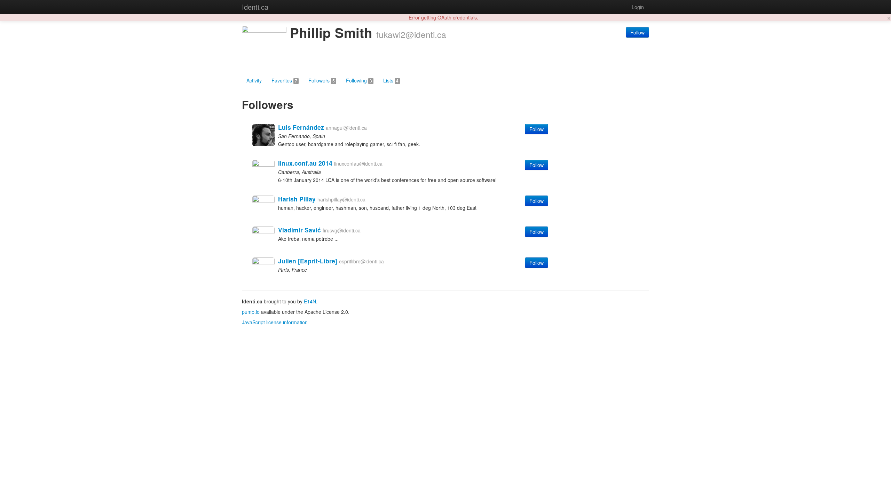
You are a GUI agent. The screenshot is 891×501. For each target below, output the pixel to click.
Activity (254, 80)
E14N (310, 301)
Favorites (284, 80)
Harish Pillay (297, 198)
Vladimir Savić (299, 229)
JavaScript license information (275, 322)
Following (359, 80)
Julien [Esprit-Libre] (307, 260)
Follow (637, 32)
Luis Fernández (301, 127)
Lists (391, 80)
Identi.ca (255, 7)
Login (638, 6)
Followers (321, 80)
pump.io (251, 311)
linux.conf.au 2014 (305, 163)
